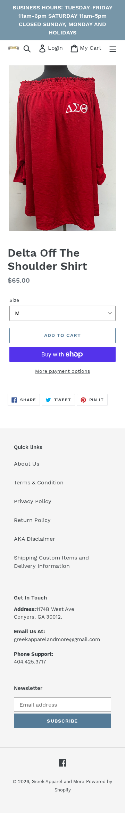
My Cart (90, 47)
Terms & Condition (39, 482)
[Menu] (112, 48)
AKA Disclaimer (34, 539)
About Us (26, 463)
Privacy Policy (32, 501)
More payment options (62, 371)
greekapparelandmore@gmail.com (57, 639)
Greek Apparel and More (58, 781)
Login (56, 47)
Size (14, 300)
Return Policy (32, 520)
